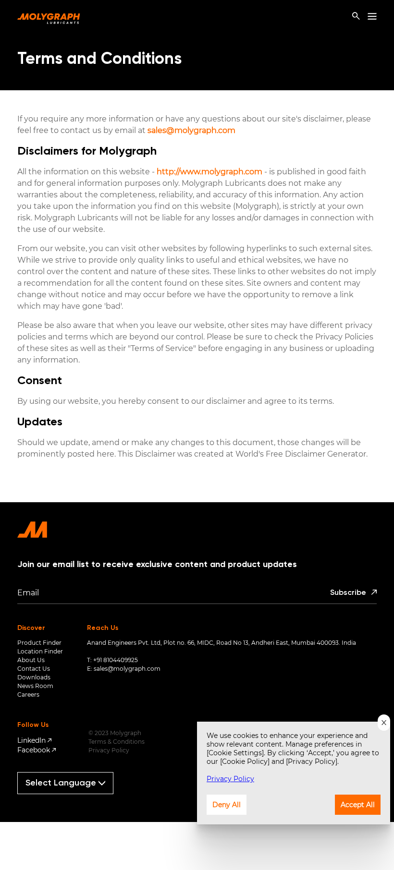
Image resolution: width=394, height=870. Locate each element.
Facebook (33, 750)
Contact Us (33, 668)
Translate (69, 798)
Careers (28, 694)
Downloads (33, 677)
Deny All (226, 804)
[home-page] (48, 16)
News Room (35, 685)
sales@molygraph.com (191, 130)
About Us (31, 660)
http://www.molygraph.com (208, 171)
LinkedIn (31, 740)
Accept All (358, 804)
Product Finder (39, 642)
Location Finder (40, 651)
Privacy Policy (108, 750)
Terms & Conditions (116, 741)
